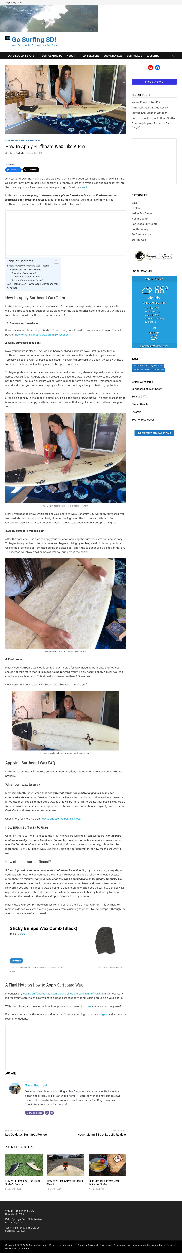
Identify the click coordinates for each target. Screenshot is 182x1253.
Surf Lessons (91, 55)
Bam (28, 1248)
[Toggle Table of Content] (55, 261)
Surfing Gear (33, 140)
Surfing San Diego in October (149, 112)
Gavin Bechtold (17, 153)
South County (140, 229)
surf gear (102, 1014)
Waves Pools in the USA (146, 102)
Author (13, 287)
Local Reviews (113, 55)
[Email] (52, 1113)
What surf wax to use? (25, 273)
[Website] (47, 1113)
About (71, 55)
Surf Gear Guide (52, 55)
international (158, 369)
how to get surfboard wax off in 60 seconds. (42, 334)
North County (140, 218)
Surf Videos (134, 55)
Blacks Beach (140, 404)
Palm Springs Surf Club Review (150, 107)
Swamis (136, 411)
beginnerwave (156, 365)
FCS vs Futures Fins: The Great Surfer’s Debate (22, 1182)
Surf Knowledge (14, 140)
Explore (136, 208)
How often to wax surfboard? (29, 280)
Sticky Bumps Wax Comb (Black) (43, 928)
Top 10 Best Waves (143, 419)
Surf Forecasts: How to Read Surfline (154, 118)
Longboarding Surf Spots (147, 388)
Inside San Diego (142, 213)
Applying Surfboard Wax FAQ (25, 269)
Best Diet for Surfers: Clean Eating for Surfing (104, 1182)
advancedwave (140, 365)
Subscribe (152, 55)
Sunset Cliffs (139, 396)
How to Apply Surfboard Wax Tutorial (29, 265)
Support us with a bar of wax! (154, 433)
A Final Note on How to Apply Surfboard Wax (33, 283)
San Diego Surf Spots (21, 55)
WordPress (14, 1248)
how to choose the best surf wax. (61, 818)
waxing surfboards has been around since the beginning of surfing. (63, 993)
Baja (134, 202)
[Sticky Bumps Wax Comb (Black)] (105, 940)
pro (89, 1006)
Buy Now (16, 960)
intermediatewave (141, 369)
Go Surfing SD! (34, 39)
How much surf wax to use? (28, 276)
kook (85, 187)
